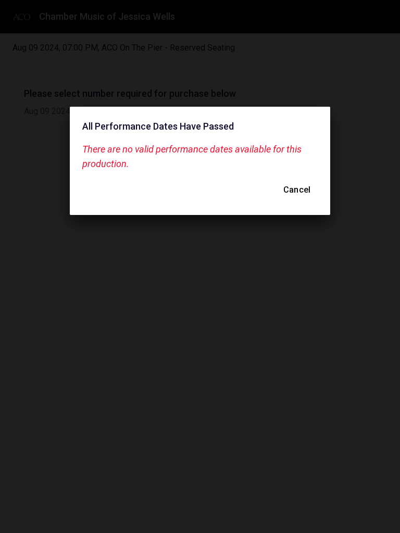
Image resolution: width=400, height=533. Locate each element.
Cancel (296, 190)
